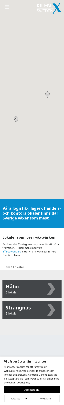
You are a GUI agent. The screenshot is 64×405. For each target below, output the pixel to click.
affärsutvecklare (11, 251)
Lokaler (18, 267)
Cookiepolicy (23, 382)
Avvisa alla (45, 398)
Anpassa (15, 398)
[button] (47, 94)
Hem (6, 267)
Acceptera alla (32, 389)
